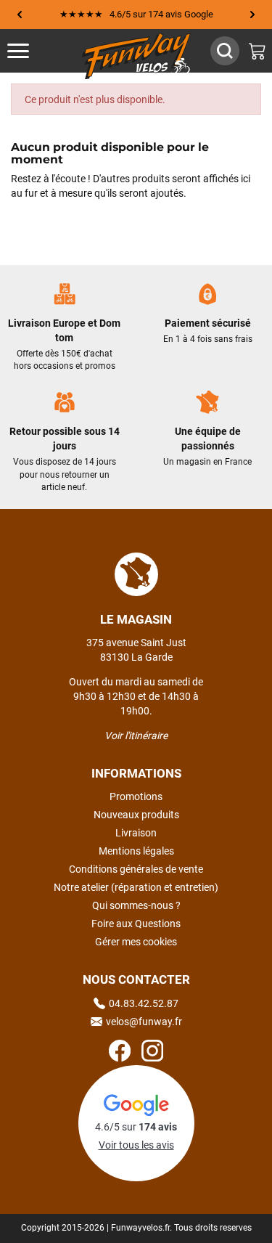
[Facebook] (120, 1052)
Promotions (136, 796)
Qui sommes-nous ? (136, 905)
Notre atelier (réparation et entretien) (136, 887)
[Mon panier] (257, 51)
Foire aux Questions (136, 923)
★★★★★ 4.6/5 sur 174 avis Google (136, 14)
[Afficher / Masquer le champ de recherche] (224, 51)
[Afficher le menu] (32, 51)
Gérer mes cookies (136, 941)
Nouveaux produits (136, 814)
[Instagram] (152, 1052)
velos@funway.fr (144, 1021)
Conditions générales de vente (136, 869)
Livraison (136, 833)
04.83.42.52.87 (143, 1003)
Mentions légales (136, 851)
